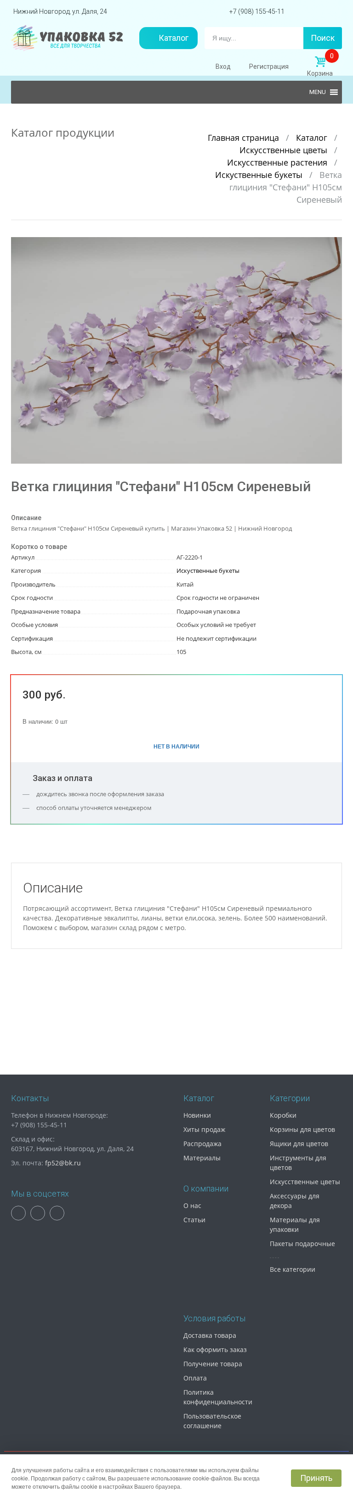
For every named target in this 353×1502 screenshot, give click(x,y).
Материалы (202, 1157)
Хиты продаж (204, 1129)
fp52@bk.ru (63, 1162)
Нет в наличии (176, 746)
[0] (319, 62)
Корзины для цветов (302, 1129)
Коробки (283, 1115)
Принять (316, 1478)
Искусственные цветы (284, 149)
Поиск (323, 38)
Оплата (195, 1378)
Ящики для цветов (299, 1143)
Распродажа (202, 1143)
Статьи (194, 1219)
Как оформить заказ (215, 1349)
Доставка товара (209, 1335)
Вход (223, 66)
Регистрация (269, 66)
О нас (192, 1205)
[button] (333, 245)
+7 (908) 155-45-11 (257, 11)
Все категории (292, 1269)
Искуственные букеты (260, 174)
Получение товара (212, 1363)
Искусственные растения (278, 162)
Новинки (197, 1115)
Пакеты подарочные (302, 1243)
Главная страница (244, 137)
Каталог (173, 38)
